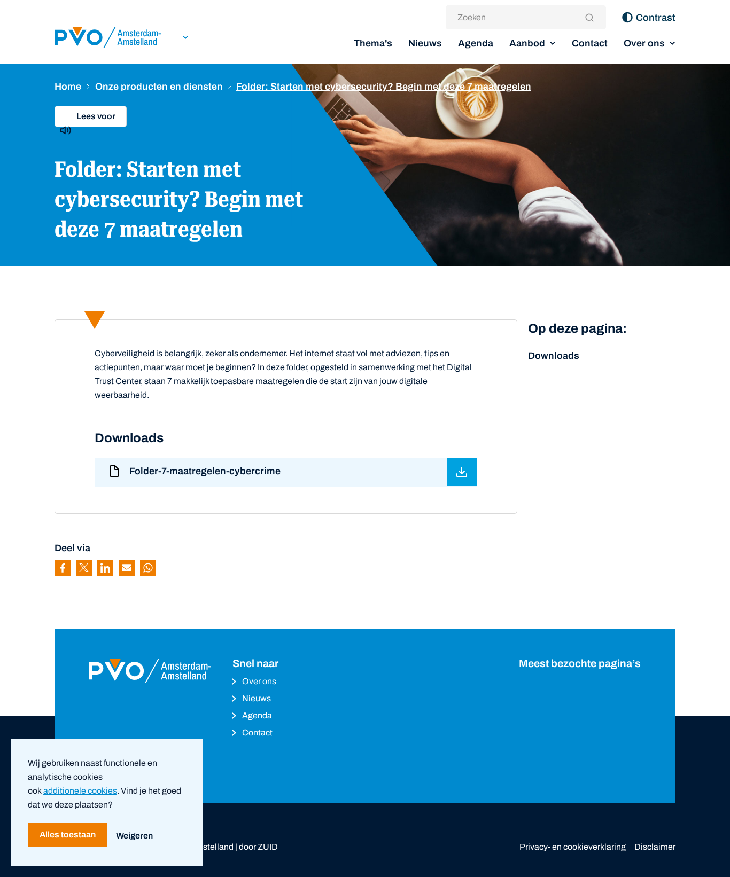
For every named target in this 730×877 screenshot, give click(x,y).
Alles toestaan (68, 834)
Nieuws (425, 43)
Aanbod (527, 43)
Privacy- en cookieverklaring (572, 846)
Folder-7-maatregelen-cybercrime (205, 471)
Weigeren (134, 835)
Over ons (644, 43)
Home (68, 86)
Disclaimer (654, 846)
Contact (590, 43)
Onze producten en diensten (159, 86)
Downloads (553, 355)
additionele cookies (80, 790)
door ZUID (258, 846)
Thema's (373, 43)
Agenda (475, 43)
